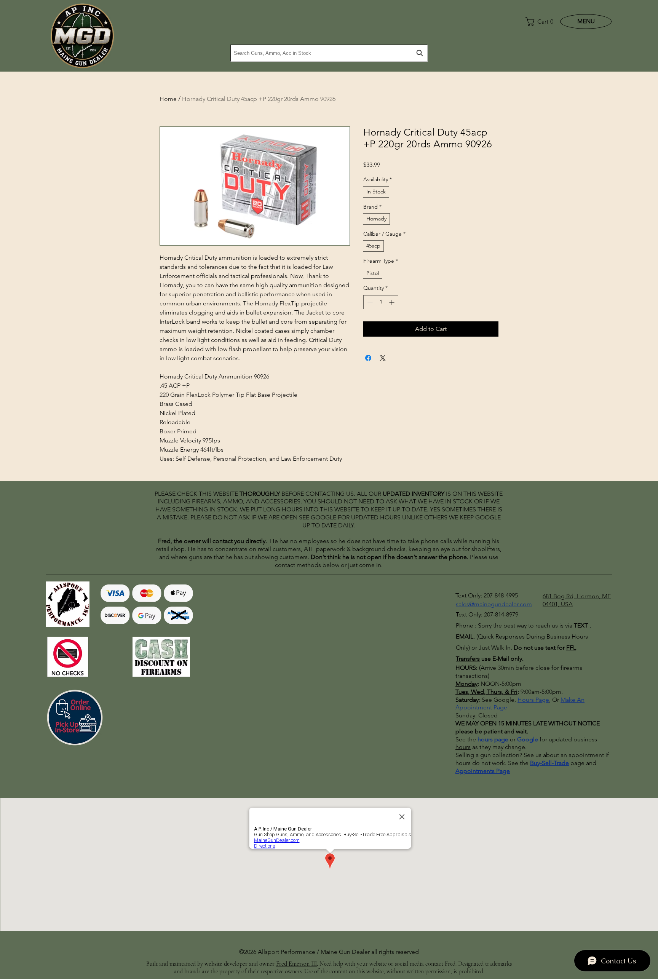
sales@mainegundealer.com (494, 604)
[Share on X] (382, 358)
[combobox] (329, 53)
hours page (493, 739)
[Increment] (392, 302)
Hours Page (533, 699)
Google (527, 739)
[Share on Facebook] (368, 358)
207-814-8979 (501, 614)
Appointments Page (482, 771)
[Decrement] (369, 302)
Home (168, 98)
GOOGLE (323, 517)
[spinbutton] (381, 302)
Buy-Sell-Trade (549, 763)
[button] (537, 21)
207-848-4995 (501, 595)
